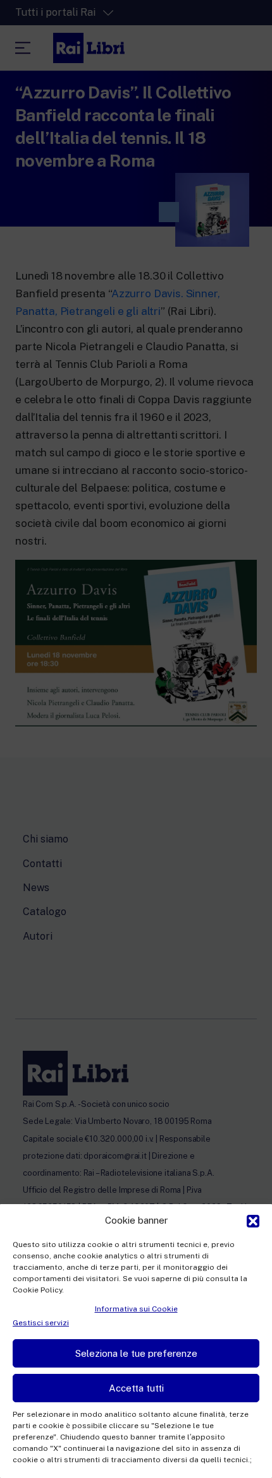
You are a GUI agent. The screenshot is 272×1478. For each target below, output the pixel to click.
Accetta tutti (136, 1388)
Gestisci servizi (41, 1323)
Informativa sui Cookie (136, 1309)
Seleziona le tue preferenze (136, 1353)
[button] (253, 1220)
